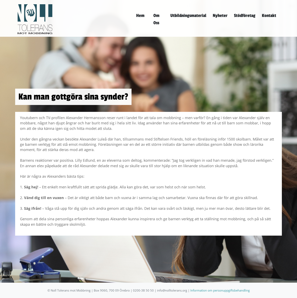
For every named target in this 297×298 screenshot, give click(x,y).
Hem (140, 15)
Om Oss (156, 19)
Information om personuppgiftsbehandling (220, 290)
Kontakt (269, 15)
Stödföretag (244, 15)
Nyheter (220, 15)
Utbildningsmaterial (188, 15)
